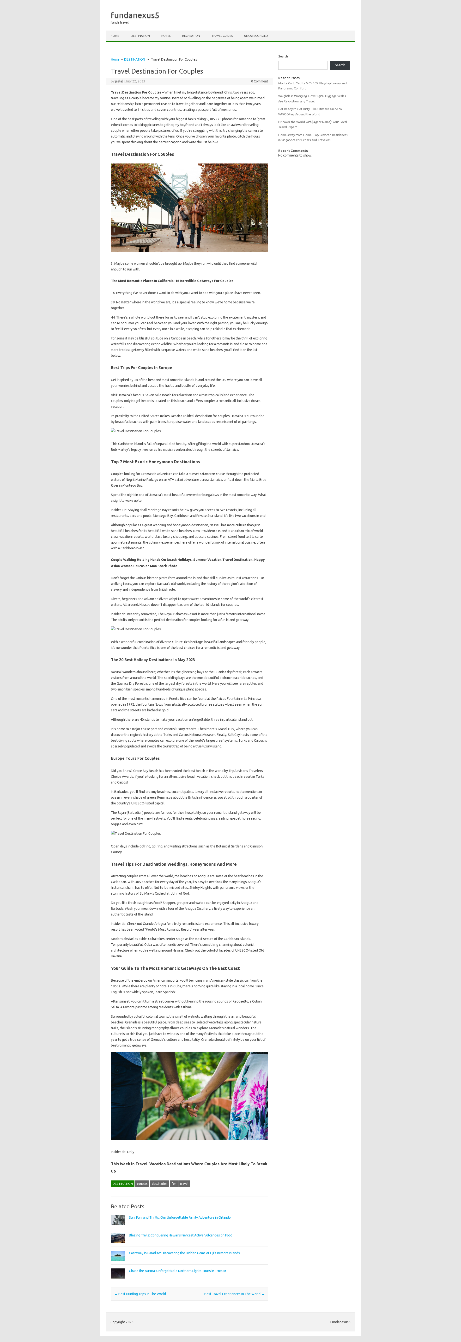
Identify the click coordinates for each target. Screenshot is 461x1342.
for (174, 1183)
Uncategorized (256, 35)
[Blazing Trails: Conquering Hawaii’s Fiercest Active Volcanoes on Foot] (118, 1245)
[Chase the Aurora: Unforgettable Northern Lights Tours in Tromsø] (118, 1281)
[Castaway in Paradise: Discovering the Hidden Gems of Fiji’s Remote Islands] (118, 1263)
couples (142, 1183)
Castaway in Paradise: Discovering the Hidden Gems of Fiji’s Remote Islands (184, 1253)
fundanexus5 (135, 14)
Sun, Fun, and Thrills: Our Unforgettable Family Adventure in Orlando (180, 1217)
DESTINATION (140, 35)
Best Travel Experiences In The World (234, 1294)
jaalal (119, 81)
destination (160, 1183)
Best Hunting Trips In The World (140, 1294)
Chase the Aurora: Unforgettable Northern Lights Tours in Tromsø (177, 1271)
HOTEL (166, 35)
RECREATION (191, 35)
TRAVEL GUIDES (222, 35)
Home (115, 35)
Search (283, 56)
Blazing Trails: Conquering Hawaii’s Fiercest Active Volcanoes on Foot (180, 1235)
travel (184, 1183)
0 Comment (259, 81)
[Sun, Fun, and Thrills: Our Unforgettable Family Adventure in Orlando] (118, 1227)
